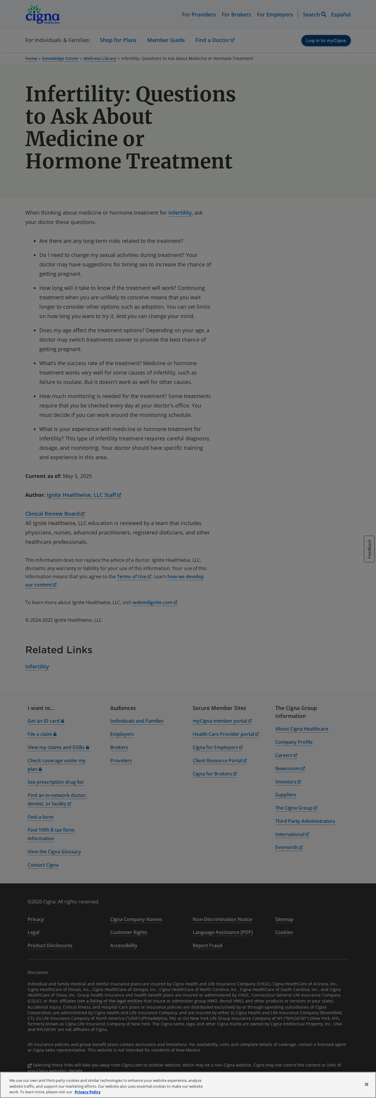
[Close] (366, 1084)
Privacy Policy (87, 1091)
